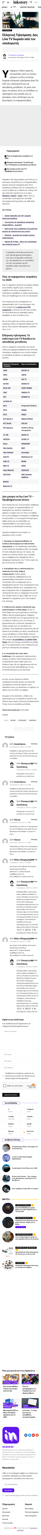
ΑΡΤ (4, 397)
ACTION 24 (7, 401)
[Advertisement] (20, 125)
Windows (6, 196)
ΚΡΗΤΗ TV (25, 370)
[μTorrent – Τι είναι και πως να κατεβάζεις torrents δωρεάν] (30, 1403)
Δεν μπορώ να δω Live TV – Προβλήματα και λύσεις (16, 170)
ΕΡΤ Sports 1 (8, 419)
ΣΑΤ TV (24, 379)
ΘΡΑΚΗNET (25, 444)
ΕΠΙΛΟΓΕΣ (25, 470)
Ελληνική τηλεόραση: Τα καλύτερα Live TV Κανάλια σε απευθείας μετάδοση (20, 164)
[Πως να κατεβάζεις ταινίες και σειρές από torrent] (10, 1379)
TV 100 (5, 435)
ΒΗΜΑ (23, 461)
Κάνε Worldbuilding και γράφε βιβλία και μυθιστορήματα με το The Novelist (26, 1209)
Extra (5, 444)
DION (23, 466)
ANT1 (5, 375)
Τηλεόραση (32, 720)
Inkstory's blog (21, 1247)
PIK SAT (24, 423)
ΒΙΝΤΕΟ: (6, 1199)
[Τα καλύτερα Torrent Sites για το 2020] (6, 1168)
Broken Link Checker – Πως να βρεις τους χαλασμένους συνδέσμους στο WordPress (24, 1178)
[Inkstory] (20, 2)
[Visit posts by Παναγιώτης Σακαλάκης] (4, 56)
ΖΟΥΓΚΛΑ (6, 474)
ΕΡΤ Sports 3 (8, 428)
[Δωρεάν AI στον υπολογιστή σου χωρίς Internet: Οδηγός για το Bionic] (8, 1222)
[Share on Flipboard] (14, 49)
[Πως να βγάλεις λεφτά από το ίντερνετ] (6, 1189)
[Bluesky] (11, 1132)
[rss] (30, 1132)
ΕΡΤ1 (5, 406)
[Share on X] (11, 49)
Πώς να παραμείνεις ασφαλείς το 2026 (19, 157)
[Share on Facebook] (7, 49)
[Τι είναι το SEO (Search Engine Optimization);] (6, 1158)
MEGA (5, 379)
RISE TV (6, 466)
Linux (20, 196)
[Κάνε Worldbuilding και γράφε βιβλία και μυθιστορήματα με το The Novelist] (8, 1208)
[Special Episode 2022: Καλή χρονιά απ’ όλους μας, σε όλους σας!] (8, 1251)
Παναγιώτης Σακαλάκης (17, 55)
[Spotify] (30, 1125)
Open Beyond (8, 470)
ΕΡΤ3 (5, 414)
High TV (6, 461)
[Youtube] (11, 1117)
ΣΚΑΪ (5, 392)
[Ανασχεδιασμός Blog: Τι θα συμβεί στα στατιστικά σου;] (6, 1148)
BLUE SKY (7, 388)
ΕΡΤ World (7, 423)
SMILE (23, 414)
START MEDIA (26, 388)
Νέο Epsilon (8, 448)
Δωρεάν (13, 720)
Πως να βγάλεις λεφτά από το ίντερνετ (25, 1188)
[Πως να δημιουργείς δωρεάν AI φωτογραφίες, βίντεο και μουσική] (8, 1236)
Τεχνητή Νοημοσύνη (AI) (24, 1218)
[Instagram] (30, 1110)
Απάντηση (34, 744)
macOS (13, 196)
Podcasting (32, 1247)
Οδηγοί (15, 1383)
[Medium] (11, 1125)
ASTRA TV (25, 439)
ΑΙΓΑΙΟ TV (25, 383)
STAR (5, 370)
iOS (11, 1403)
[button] (4, 2)
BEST (23, 448)
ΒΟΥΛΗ (6, 481)
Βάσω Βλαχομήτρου (24, 859)
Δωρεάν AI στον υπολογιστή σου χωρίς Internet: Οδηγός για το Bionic (26, 1222)
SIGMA (24, 410)
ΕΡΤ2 (5, 410)
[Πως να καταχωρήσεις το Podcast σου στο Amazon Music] (30, 1379)
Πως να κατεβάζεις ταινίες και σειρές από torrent (10, 1389)
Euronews (25, 452)
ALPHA (6, 383)
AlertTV (6, 457)
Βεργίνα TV (7, 486)
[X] (11, 1110)
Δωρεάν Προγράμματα (23, 1205)
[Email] (18, 49)
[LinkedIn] (30, 1117)
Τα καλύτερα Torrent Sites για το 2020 (24, 1168)
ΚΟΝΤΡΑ (6, 439)
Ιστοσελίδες (7, 30)
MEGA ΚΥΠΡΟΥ (27, 419)
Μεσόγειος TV (27, 457)
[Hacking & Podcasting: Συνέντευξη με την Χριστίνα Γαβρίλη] (8, 1265)
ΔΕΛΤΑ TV (25, 435)
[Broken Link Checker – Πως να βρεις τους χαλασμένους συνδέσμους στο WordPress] (6, 1178)
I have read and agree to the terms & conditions (21, 1495)
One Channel (8, 452)
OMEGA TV (25, 392)
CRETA (23, 375)
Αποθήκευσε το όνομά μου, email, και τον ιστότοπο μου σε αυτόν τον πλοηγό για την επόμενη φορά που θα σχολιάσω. (20, 1075)
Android (6, 1403)
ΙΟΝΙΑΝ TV (25, 397)
